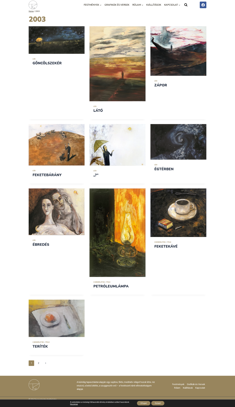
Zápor (160, 85)
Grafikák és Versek (117, 4)
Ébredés (41, 244)
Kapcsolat (200, 388)
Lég (34, 59)
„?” (95, 175)
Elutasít (158, 403)
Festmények (178, 384)
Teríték (40, 346)
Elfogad (144, 403)
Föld (108, 282)
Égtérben (164, 169)
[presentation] (57, 40)
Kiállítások (153, 4)
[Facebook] (203, 5)
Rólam (177, 388)
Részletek (74, 404)
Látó (98, 110)
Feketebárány (47, 175)
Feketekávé (166, 246)
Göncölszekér (47, 63)
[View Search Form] (186, 5)
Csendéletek (99, 282)
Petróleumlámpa (111, 286)
